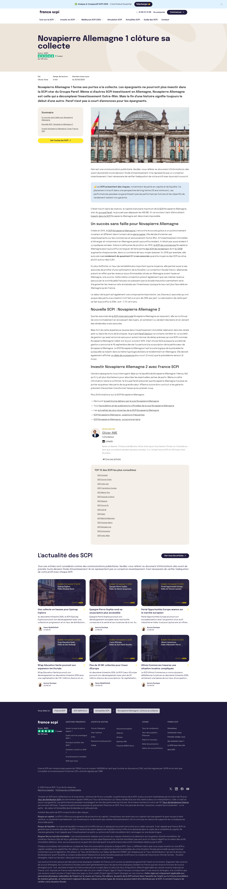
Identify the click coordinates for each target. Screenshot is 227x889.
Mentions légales (46, 790)
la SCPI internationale (122, 316)
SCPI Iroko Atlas (103, 536)
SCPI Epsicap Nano (104, 523)
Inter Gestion (96, 733)
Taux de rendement (150, 728)
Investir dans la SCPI (101, 216)
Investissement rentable (76, 757)
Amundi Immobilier (124, 729)
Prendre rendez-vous (176, 737)
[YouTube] (187, 788)
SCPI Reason (102, 501)
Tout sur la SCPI (46, 20)
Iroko (93, 737)
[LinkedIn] (176, 788)
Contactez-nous (174, 733)
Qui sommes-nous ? (176, 741)
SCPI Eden (101, 514)
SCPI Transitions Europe (107, 488)
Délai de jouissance (150, 744)
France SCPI (60, 711)
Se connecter (159, 12)
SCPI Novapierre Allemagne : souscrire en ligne (117, 419)
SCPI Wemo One (103, 492)
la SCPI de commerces (164, 245)
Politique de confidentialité (68, 790)
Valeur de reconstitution (152, 748)
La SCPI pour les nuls (176, 745)
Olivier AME (109, 432)
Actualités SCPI (133, 20)
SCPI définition (80, 711)
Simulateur (172, 728)
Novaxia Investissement (101, 741)
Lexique (145, 722)
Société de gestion (99, 722)
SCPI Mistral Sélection (106, 518)
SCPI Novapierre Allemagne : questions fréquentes (119, 415)
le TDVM (178, 249)
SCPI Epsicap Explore (105, 497)
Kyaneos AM (122, 741)
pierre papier (139, 234)
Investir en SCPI (67, 20)
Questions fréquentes (75, 722)
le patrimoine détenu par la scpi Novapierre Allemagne (131, 401)
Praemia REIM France (125, 746)
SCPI (161, 209)
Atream (120, 737)
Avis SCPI (171, 750)
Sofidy (93, 745)
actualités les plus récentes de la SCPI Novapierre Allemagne (128, 410)
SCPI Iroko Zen (103, 484)
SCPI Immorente (103, 531)
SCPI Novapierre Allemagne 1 (122, 231)
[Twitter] (170, 788)
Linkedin (109, 441)
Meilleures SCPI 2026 (91, 20)
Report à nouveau (149, 740)
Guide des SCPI (151, 20)
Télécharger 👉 (143, 4)
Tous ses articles (113, 459)
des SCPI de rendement (157, 249)
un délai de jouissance (122, 355)
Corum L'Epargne (98, 728)
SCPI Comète (102, 475)
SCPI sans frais (72, 761)
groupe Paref (105, 213)
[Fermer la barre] (221, 4)
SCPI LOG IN (101, 510)
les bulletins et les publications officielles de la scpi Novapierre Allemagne (136, 406)
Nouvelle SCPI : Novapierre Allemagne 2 (57, 124)
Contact (165, 20)
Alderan (120, 733)
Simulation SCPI (114, 20)
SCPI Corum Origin (104, 479)
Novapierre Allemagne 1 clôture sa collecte (138, 711)
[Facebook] (182, 788)
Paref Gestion (145, 334)
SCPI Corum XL (103, 505)
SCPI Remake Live (104, 527)
